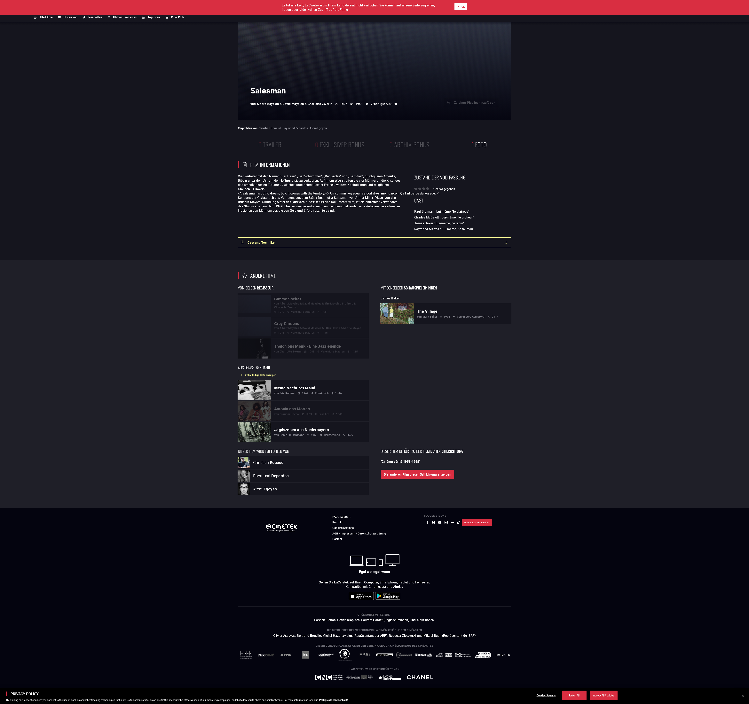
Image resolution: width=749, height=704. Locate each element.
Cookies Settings (546, 695)
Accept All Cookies (603, 695)
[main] (374, 696)
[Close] (742, 696)
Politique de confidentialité (333, 700)
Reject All (574, 695)
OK (463, 6)
